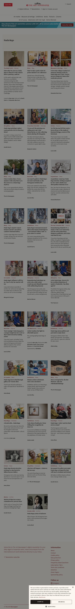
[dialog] (52, 597)
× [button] (73, 587)
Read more (42, 597)
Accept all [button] (40, 601)
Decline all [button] (61, 602)
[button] (51, 606)
